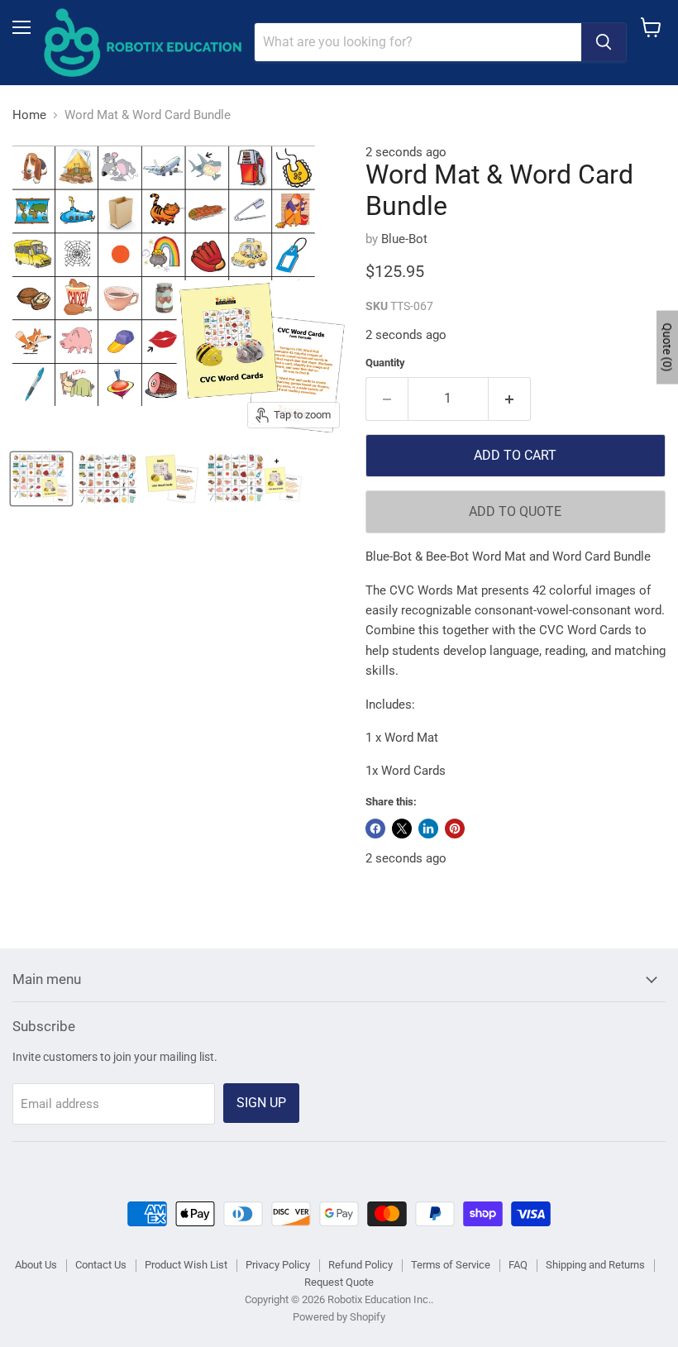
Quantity (385, 362)
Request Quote (339, 1282)
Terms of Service (450, 1265)
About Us (36, 1265)
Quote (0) (667, 347)
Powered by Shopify (339, 1317)
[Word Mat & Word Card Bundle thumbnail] (41, 478)
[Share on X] (402, 828)
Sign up (261, 1103)
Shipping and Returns (595, 1265)
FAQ (518, 1265)
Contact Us (101, 1265)
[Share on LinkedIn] (428, 828)
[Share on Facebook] (375, 828)
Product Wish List (186, 1265)
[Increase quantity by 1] (510, 398)
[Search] (603, 42)
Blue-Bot (404, 239)
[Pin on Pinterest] (455, 828)
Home (29, 115)
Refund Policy (360, 1265)
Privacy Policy (278, 1265)
